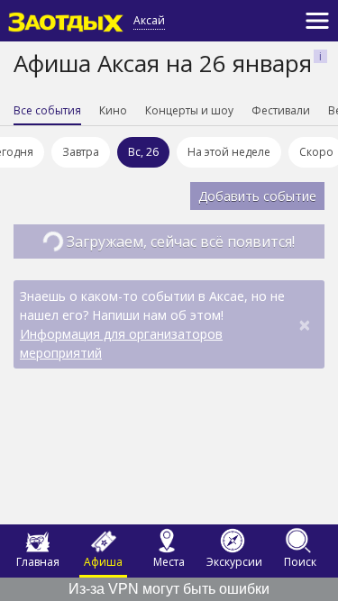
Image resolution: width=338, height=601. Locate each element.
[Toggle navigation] (317, 20)
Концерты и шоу (189, 110)
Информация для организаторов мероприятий (121, 343)
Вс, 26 (143, 151)
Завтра (80, 151)
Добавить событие (257, 196)
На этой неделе (228, 151)
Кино (113, 110)
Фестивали (280, 110)
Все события (47, 110)
